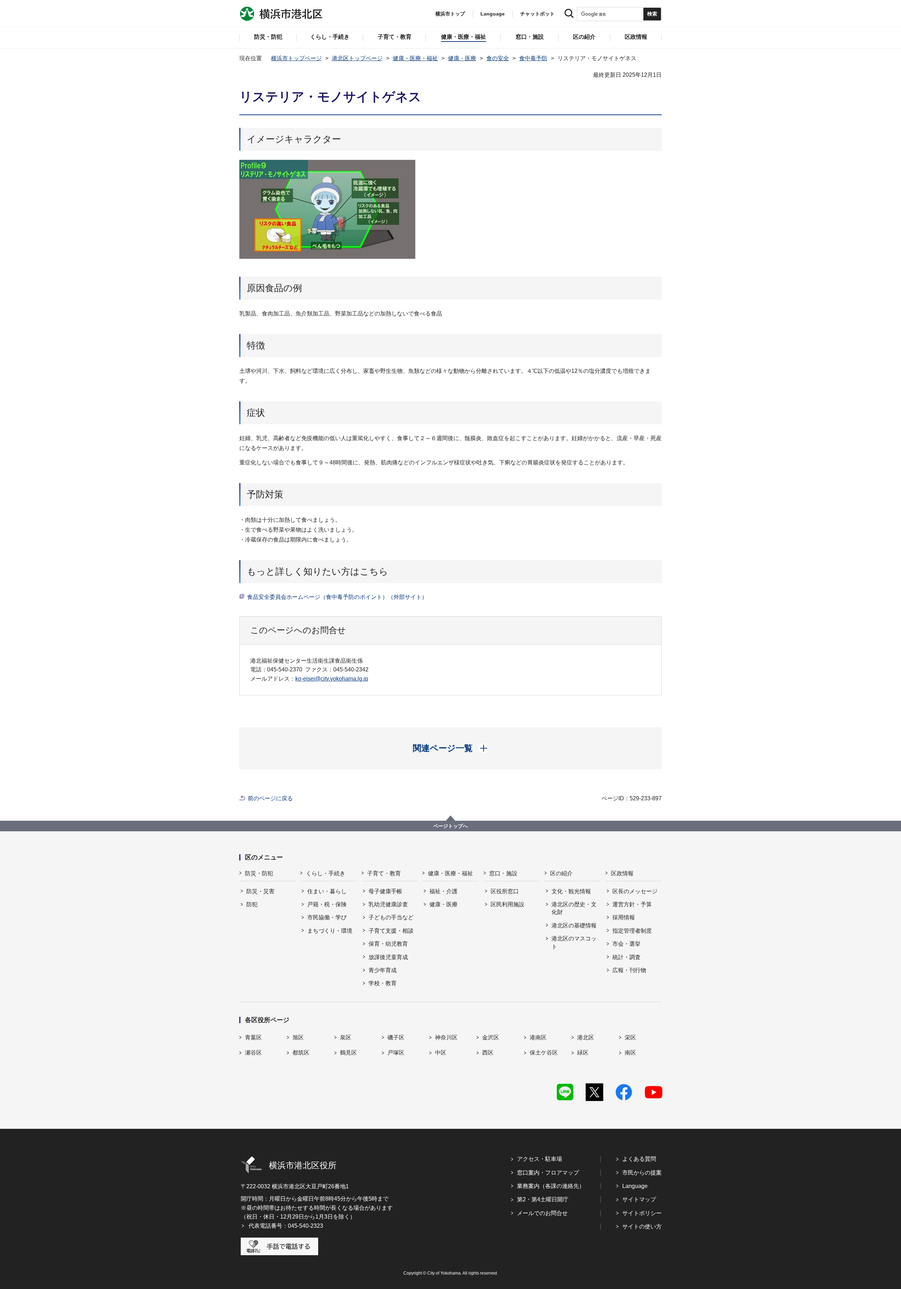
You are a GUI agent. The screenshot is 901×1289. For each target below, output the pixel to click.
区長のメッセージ (634, 891)
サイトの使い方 (642, 1226)
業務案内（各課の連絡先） (551, 1186)
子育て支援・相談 (391, 931)
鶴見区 (348, 1053)
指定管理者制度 (632, 931)
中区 (440, 1053)
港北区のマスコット (574, 942)
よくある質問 (639, 1159)
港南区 (538, 1037)
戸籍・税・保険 (327, 904)
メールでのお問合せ (542, 1213)
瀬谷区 (253, 1053)
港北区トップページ (357, 58)
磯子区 (396, 1037)
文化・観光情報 (571, 891)
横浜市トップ (450, 14)
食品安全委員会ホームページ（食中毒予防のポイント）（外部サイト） (337, 597)
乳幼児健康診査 (388, 904)
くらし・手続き (325, 873)
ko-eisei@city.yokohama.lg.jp (331, 679)
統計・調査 (626, 957)
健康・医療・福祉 (415, 58)
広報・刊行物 (629, 970)
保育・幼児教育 (388, 944)
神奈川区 (446, 1037)
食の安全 (497, 58)
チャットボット (537, 14)
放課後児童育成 (388, 957)
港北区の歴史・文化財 (574, 908)
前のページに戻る (270, 798)
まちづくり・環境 (329, 931)
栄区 (630, 1037)
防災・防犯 (259, 873)
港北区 (585, 1037)
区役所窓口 (505, 891)
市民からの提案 (642, 1173)
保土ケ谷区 (544, 1053)
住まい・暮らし (327, 891)
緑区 (582, 1053)
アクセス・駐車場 (539, 1159)
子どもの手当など (391, 917)
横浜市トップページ (296, 58)
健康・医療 (462, 58)
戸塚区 (396, 1053)
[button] (451, 748)
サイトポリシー (642, 1213)
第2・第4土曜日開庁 (542, 1199)
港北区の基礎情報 (574, 925)
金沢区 (490, 1037)
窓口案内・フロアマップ (548, 1173)
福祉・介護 (443, 891)
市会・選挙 (626, 944)
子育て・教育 (384, 873)
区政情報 (622, 873)
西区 (487, 1053)
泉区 (345, 1037)
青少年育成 (382, 970)
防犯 (252, 904)
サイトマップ (639, 1199)
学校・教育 (382, 983)
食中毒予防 (533, 58)
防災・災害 (260, 891)
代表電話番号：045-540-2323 (285, 1226)
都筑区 (300, 1053)
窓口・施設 (503, 873)
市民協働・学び (327, 917)
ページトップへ (450, 826)
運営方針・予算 (632, 904)
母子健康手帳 (385, 891)
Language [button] (492, 14)
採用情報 (623, 917)
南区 (630, 1053)
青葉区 (253, 1037)
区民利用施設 (507, 904)
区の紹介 (561, 873)
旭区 (298, 1037)
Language (635, 1186)
